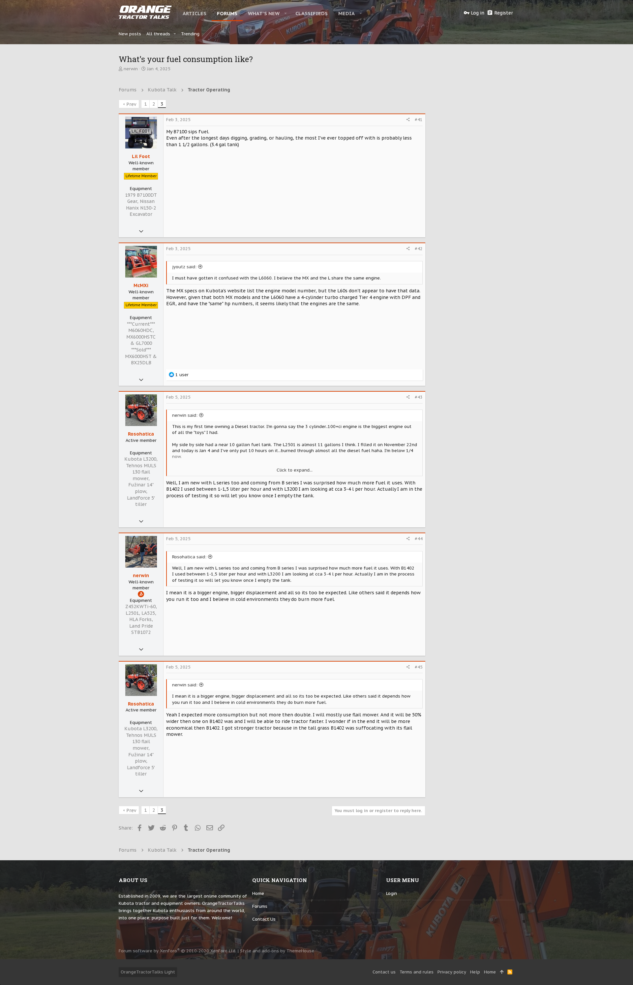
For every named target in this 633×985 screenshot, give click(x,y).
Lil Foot (141, 156)
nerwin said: (184, 415)
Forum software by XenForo (177, 951)
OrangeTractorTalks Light (148, 972)
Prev (131, 104)
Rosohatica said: (189, 557)
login (391, 893)
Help (475, 972)
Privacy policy (451, 972)
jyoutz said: (184, 267)
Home (258, 893)
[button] (285, 13)
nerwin (131, 69)
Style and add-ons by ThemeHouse (277, 951)
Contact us (264, 919)
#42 (419, 248)
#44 (419, 539)
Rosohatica (141, 434)
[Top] (501, 972)
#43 (419, 397)
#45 (419, 667)
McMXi (141, 285)
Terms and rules (417, 972)
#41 (419, 119)
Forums (259, 906)
